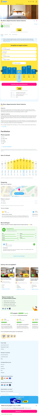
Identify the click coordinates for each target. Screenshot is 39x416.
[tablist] (19, 34)
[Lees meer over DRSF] (10, 309)
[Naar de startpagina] (4, 2)
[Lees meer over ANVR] (3, 309)
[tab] (2, 34)
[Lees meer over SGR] (5, 309)
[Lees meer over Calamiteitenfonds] (7, 385)
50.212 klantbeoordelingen (22, 315)
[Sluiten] (36, 405)
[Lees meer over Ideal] (7, 309)
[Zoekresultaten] (29, 2)
